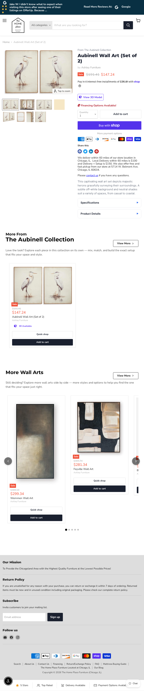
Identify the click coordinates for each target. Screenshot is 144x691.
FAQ (97, 664)
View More (123, 243)
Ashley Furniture (91, 67)
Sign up (55, 617)
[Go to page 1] (66, 530)
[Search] (128, 25)
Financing (58, 664)
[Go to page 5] (78, 530)
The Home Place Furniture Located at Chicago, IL (65, 667)
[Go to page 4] (75, 530)
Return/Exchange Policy (79, 664)
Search (17, 664)
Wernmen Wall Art (21, 498)
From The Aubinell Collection (94, 50)
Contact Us (43, 664)
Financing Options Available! (98, 105)
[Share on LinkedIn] (91, 151)
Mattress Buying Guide (114, 664)
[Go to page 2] (69, 530)
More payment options (109, 133)
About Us (29, 664)
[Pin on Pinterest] (96, 151)
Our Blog (98, 667)
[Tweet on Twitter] (85, 151)
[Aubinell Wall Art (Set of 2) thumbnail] (10, 104)
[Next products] (136, 461)
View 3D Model (92, 97)
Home (6, 42)
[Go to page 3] (72, 530)
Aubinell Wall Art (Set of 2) (28, 317)
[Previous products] (8, 461)
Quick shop (42, 334)
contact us (92, 175)
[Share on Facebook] (80, 151)
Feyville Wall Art (83, 469)
